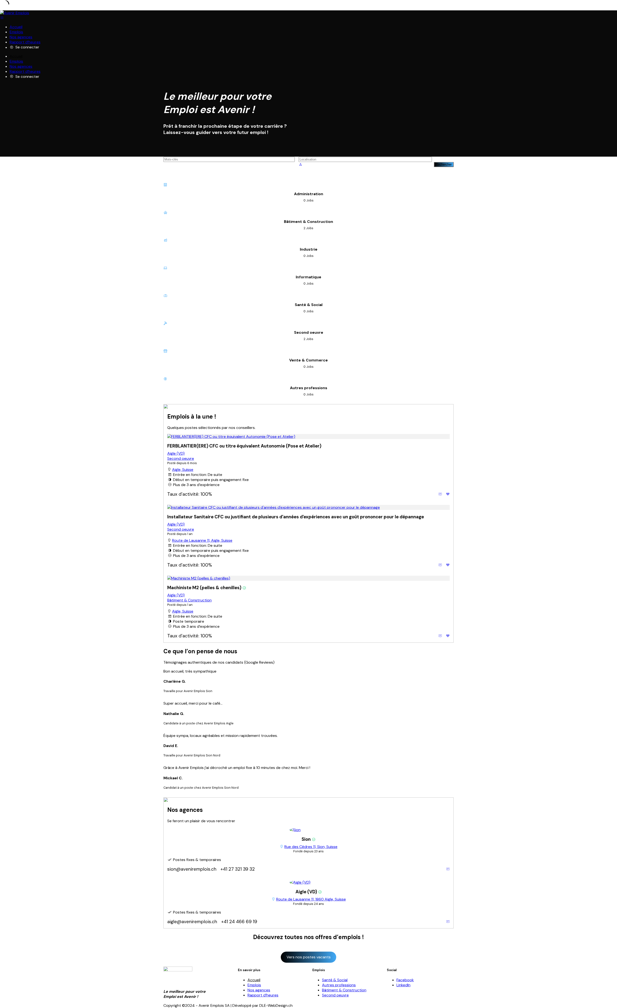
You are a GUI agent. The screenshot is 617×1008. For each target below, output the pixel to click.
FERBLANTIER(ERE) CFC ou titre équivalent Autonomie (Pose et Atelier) (244, 446)
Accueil (16, 26)
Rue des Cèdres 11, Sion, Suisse (310, 846)
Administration (308, 193)
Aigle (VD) (176, 453)
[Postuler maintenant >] (440, 494)
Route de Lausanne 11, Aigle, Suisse (202, 540)
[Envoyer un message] (448, 869)
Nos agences (21, 37)
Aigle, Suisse (182, 469)
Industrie (308, 249)
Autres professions (308, 387)
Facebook (405, 979)
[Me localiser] (300, 164)
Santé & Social (308, 304)
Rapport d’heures (25, 42)
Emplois (16, 31)
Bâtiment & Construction (308, 221)
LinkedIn (403, 985)
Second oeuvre (308, 332)
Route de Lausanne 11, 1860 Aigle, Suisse (311, 899)
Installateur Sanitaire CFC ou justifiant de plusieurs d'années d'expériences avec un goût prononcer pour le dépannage (295, 517)
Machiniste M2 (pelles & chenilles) (204, 588)
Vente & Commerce (308, 360)
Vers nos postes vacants (309, 957)
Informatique (308, 277)
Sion (306, 839)
